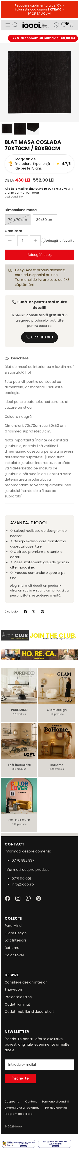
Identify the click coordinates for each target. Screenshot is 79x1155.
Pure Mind (13, 925)
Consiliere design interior (26, 982)
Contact (31, 1101)
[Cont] (54, 25)
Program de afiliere (18, 1114)
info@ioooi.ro (23, 884)
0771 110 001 (21, 878)
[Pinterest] (38, 898)
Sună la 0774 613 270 (51, 189)
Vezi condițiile (14, 196)
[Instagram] (18, 898)
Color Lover (14, 955)
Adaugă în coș (39, 254)
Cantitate (13, 231)
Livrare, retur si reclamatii (22, 1108)
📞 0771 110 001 (39, 337)
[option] (39, 82)
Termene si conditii (55, 1101)
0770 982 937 (23, 860)
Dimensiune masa (21, 210)
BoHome (12, 947)
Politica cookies (56, 1108)
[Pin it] (42, 612)
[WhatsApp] (28, 898)
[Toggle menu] (8, 25)
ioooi (19, 1126)
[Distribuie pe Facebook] (25, 612)
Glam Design (16, 933)
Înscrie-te (20, 1078)
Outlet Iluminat (17, 1004)
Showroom (14, 989)
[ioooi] (35, 25)
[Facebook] (7, 898)
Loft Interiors (16, 940)
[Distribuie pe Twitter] (34, 612)
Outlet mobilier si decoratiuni (29, 1011)
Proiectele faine (18, 996)
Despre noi (12, 1101)
